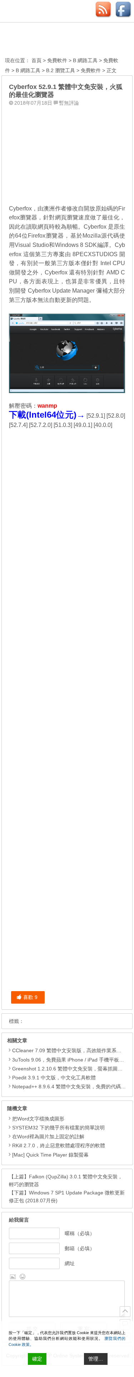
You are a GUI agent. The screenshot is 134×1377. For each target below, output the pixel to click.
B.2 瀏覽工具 (60, 70)
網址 (70, 1263)
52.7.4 (18, 425)
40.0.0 (103, 425)
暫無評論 (69, 103)
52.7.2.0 (40, 425)
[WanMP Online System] (44, 40)
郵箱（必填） (80, 1248)
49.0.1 (83, 425)
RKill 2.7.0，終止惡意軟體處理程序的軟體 (58, 1145)
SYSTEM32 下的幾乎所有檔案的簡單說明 (58, 1127)
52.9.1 (96, 416)
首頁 (36, 60)
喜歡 (30, 997)
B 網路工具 (85, 60)
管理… (95, 1359)
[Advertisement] (67, 153)
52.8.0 (116, 416)
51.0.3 (63, 425)
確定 (37, 1359)
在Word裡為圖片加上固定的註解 (48, 1136)
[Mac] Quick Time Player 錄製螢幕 (50, 1155)
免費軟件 (57, 60)
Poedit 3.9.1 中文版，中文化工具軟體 (54, 1077)
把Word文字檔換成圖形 (38, 1119)
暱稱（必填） (80, 1233)
